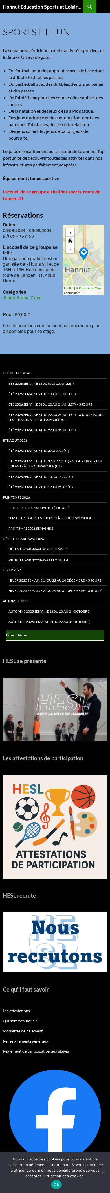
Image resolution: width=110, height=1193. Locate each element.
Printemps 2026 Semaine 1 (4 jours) (38, 508)
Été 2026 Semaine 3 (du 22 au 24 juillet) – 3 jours (50, 404)
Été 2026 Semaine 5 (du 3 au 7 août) (38, 451)
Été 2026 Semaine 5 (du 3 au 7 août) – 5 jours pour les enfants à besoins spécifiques (55, 463)
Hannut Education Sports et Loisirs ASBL (43, 7)
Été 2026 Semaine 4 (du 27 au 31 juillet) (42, 430)
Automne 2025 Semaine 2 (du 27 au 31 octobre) (49, 622)
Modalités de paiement (23, 1030)
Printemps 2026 (16, 497)
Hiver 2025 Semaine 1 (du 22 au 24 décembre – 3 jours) (55, 580)
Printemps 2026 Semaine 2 (30, 528)
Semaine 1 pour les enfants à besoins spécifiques (52, 518)
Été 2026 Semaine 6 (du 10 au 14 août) (40, 476)
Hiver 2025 (12, 570)
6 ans (22, 297)
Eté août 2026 (15, 440)
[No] (103, 1172)
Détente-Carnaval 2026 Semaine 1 (38, 549)
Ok (56, 1184)
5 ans (9, 297)
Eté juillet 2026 (16, 373)
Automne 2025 (15, 601)
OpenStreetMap (90, 288)
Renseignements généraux (25, 1041)
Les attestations (16, 1010)
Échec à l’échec (17, 635)
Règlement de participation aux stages (36, 1051)
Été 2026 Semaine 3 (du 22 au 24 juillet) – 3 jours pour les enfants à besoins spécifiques (55, 417)
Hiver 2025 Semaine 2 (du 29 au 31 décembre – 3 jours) (55, 591)
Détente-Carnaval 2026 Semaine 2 (38, 559)
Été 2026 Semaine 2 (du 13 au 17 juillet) (42, 394)
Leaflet (68, 288)
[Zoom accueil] (70, 241)
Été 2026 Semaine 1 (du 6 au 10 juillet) (41, 383)
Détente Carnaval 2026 (23, 539)
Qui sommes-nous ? (20, 1020)
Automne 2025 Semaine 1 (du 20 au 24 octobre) (49, 611)
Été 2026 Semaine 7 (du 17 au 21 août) (40, 487)
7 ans (35, 297)
